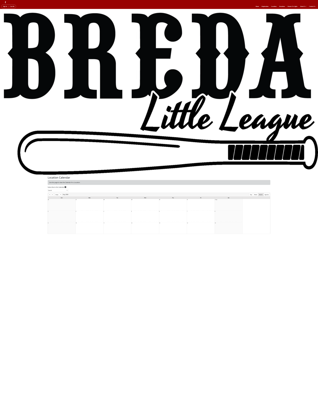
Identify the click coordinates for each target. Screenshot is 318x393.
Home (257, 6)
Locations (274, 6)
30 (159, 199)
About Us (302, 6)
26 (48, 199)
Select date (60, 194)
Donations (282, 6)
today (56, 194)
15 (215, 222)
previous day (49, 194)
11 (104, 222)
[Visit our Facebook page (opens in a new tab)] (5, 2)
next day (52, 194)
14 (187, 222)
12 (131, 222)
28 (104, 199)
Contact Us (312, 6)
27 (76, 199)
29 (131, 199)
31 (187, 199)
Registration (265, 6)
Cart (12, 6)
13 (159, 222)
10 (76, 222)
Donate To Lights (292, 6)
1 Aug (216, 199)
